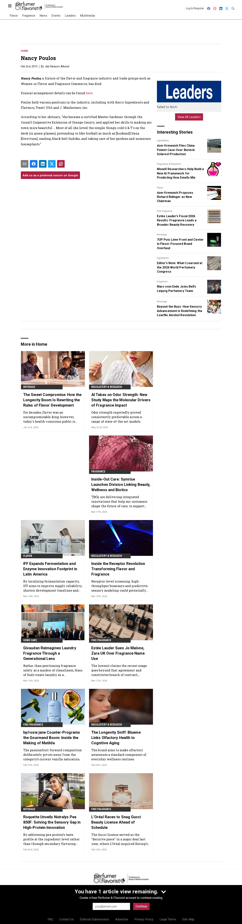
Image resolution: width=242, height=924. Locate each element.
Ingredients (163, 140)
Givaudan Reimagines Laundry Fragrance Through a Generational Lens (49, 653)
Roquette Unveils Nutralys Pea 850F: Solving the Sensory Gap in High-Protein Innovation (52, 822)
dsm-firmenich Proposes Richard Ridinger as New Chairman (175, 197)
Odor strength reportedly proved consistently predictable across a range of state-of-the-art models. (116, 416)
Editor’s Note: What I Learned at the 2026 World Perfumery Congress (179, 267)
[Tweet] (52, 164)
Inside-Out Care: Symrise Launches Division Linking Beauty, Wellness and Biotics (120, 484)
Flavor (160, 187)
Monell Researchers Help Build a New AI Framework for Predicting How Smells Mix (180, 173)
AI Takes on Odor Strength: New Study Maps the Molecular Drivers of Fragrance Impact (120, 400)
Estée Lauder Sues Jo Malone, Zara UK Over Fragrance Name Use (118, 653)
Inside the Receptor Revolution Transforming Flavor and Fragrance (118, 568)
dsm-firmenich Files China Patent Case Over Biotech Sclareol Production (176, 150)
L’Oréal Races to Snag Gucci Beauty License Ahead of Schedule (116, 822)
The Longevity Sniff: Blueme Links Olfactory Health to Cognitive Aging (116, 737)
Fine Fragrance (164, 211)
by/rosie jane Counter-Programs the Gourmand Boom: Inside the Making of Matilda (51, 737)
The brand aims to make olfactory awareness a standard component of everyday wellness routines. (118, 754)
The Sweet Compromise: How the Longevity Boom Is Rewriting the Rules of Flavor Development (52, 400)
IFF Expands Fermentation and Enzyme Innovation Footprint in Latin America (50, 568)
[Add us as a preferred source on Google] (61, 164)
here (89, 93)
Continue (141, 906)
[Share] (33, 164)
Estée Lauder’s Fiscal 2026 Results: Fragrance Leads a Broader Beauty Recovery (177, 220)
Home (24, 50)
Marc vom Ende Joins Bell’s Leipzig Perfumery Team (176, 288)
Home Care (30, 640)
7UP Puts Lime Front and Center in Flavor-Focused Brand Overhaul (180, 244)
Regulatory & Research (169, 164)
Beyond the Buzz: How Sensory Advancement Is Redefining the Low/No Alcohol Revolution (179, 311)
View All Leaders (189, 117)
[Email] (24, 164)
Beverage (162, 234)
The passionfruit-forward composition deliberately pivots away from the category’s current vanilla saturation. (52, 754)
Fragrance (162, 281)
